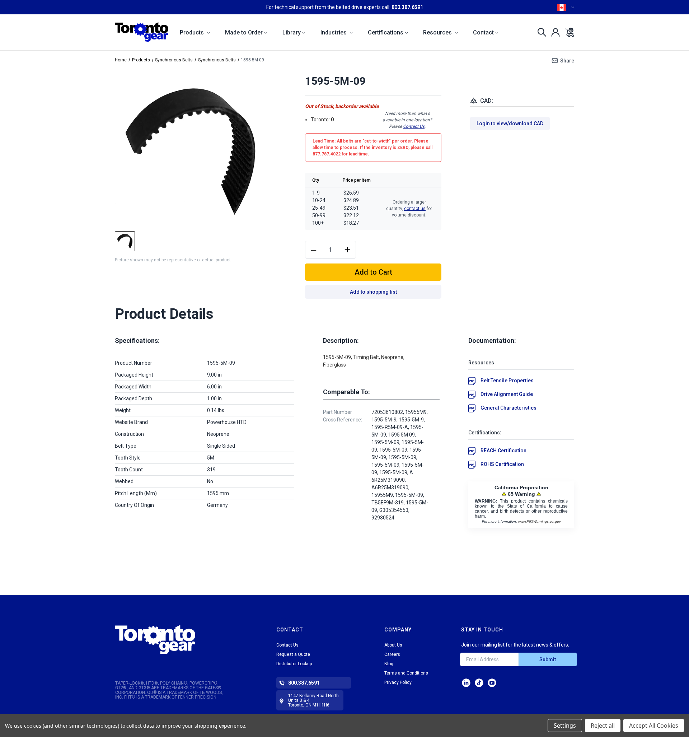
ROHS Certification (502, 464)
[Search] (540, 32)
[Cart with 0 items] (567, 32)
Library (291, 32)
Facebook (492, 683)
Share (567, 61)
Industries (334, 32)
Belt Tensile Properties (507, 380)
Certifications (385, 32)
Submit (547, 659)
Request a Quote (293, 654)
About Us (393, 645)
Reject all (603, 725)
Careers (392, 654)
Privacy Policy (398, 682)
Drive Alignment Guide (507, 394)
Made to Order (244, 32)
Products (192, 32)
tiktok (479, 683)
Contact (483, 32)
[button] (176, 639)
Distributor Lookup (294, 663)
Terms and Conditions (406, 673)
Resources (438, 32)
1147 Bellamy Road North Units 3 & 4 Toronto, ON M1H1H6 (313, 700)
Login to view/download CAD (510, 123)
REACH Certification (503, 450)
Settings (565, 725)
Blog (388, 663)
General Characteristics (508, 408)
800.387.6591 (407, 7)
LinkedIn (466, 683)
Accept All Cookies (653, 725)
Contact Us (414, 126)
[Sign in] (553, 32)
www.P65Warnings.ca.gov (539, 521)
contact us (415, 208)
